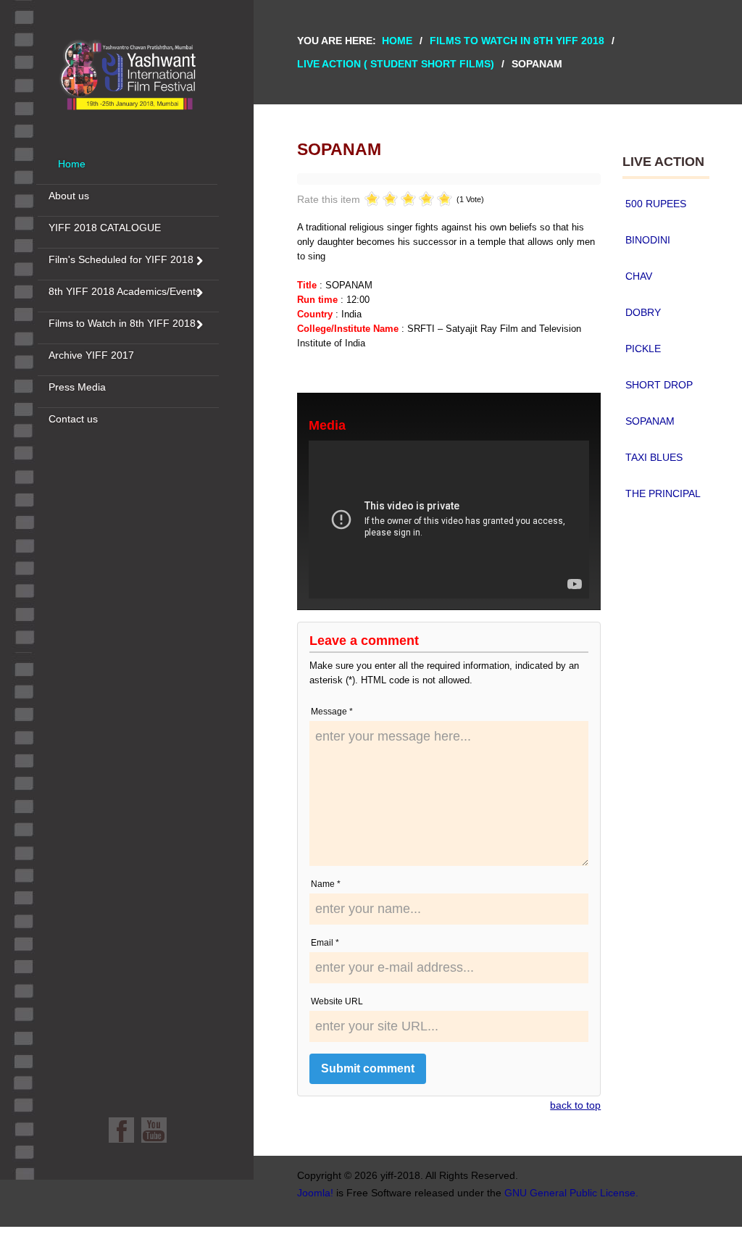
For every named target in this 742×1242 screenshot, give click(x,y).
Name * (326, 884)
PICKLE (643, 348)
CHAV (638, 276)
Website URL (337, 1001)
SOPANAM (650, 421)
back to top (575, 1105)
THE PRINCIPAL (663, 493)
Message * (332, 712)
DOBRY (643, 312)
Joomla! (315, 1193)
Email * (325, 943)
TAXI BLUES (654, 457)
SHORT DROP (659, 385)
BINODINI (647, 240)
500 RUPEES (655, 203)
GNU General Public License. (571, 1193)
